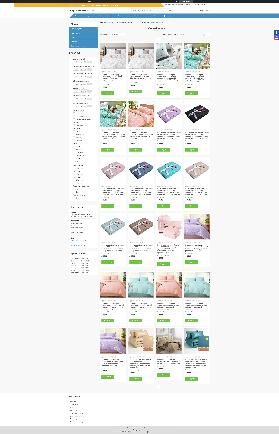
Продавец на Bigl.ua (139, 430)
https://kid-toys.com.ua (79, 241)
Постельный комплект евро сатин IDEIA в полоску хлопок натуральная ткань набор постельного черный (197, 135)
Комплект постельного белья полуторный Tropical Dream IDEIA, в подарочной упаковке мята (140, 306)
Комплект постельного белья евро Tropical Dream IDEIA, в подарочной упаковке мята (196, 306)
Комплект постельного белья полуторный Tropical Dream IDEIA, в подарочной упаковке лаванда (196, 248)
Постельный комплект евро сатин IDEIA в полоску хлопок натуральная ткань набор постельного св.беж (197, 192)
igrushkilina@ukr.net (78, 246)
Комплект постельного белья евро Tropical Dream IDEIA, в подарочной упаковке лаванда (112, 362)
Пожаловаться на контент (138, 432)
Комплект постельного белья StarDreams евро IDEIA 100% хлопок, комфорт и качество (141, 135)
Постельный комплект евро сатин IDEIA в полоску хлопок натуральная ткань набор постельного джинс (141, 192)
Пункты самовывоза (142, 16)
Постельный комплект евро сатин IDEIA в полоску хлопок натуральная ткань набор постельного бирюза (169, 192)
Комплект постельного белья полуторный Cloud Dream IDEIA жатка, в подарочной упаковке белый (111, 78)
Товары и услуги (91, 16)
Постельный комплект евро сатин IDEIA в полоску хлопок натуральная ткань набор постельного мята (113, 248)
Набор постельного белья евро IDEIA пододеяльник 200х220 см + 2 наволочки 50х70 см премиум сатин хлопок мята (196, 363)
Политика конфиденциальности (165, 16)
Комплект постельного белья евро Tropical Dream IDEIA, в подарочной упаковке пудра (168, 306)
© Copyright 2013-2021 (77, 413)
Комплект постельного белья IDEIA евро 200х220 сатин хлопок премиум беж (168, 361)
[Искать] (170, 10)
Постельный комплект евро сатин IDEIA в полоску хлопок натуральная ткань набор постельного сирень (169, 135)
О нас (102, 16)
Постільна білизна (143, 23)
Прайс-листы (75, 33)
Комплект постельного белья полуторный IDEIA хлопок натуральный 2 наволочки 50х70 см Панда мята (168, 78)
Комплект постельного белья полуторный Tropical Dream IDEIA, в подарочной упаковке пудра (112, 306)
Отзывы (74, 42)
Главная (78, 16)
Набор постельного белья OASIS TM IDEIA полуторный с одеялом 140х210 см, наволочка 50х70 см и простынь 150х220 (169, 249)
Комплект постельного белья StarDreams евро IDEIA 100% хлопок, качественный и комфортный (113, 135)
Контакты (111, 16)
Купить (109, 93)
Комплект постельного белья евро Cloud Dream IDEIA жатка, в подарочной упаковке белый (140, 77)
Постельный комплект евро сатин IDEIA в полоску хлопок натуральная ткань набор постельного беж (141, 248)
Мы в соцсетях (75, 419)
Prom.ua (149, 428)
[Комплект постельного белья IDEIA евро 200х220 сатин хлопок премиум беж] (169, 341)
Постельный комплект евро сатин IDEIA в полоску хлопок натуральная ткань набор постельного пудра (113, 192)
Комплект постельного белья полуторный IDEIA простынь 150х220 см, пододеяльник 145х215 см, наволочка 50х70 (196, 78)
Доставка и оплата (125, 16)
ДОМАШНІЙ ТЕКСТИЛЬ (125, 23)
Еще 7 (77, 161)
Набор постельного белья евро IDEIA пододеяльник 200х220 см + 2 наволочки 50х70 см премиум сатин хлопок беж (140, 363)
